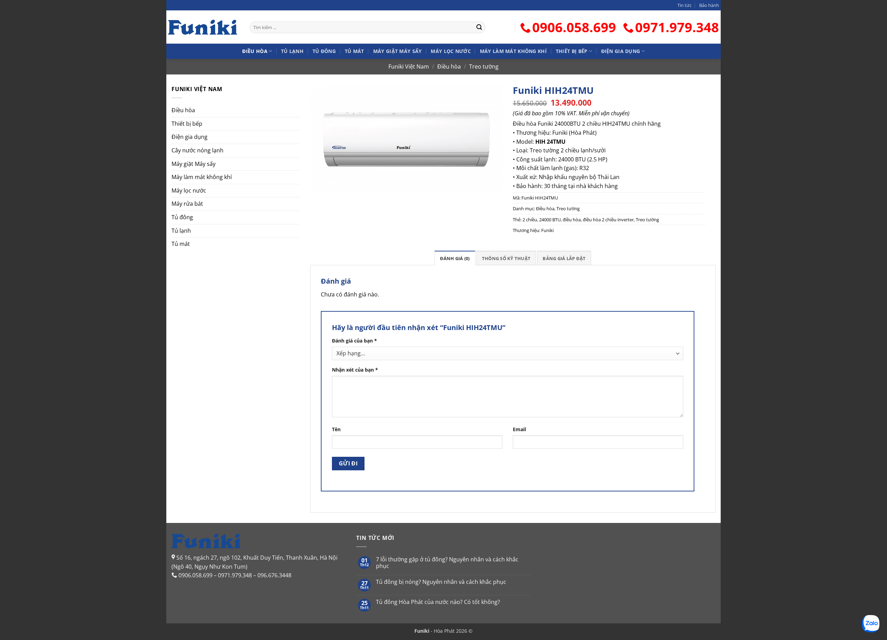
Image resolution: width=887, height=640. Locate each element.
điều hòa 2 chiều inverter (608, 219)
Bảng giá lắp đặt (564, 258)
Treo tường (484, 66)
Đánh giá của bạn (354, 340)
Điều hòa (254, 51)
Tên (336, 429)
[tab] (454, 258)
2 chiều (529, 219)
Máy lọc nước (451, 51)
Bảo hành (709, 5)
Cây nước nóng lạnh (197, 150)
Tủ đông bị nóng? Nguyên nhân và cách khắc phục (441, 582)
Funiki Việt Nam (408, 66)
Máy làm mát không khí (513, 51)
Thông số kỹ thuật (506, 258)
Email (519, 429)
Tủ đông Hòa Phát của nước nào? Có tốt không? (438, 602)
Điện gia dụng (620, 51)
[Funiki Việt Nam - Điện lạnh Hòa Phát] (202, 27)
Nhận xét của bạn (355, 369)
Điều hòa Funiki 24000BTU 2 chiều (557, 123)
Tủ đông (324, 51)
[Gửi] (479, 27)
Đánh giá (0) (455, 258)
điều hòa (572, 219)
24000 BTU (550, 219)
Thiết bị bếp (571, 51)
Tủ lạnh (292, 51)
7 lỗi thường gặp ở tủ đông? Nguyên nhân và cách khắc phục (447, 562)
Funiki (547, 230)
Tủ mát (354, 51)
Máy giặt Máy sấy (397, 51)
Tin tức (684, 5)
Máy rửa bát (187, 203)
